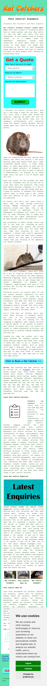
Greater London (20, 464)
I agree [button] (28, 663)
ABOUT (27, 14)
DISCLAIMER (40, 14)
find (10, 591)
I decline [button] (28, 668)
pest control (34, 462)
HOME (17, 14)
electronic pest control (32, 444)
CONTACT (33, 14)
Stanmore (26, 369)
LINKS (22, 14)
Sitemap (5, 656)
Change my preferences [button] (28, 675)
